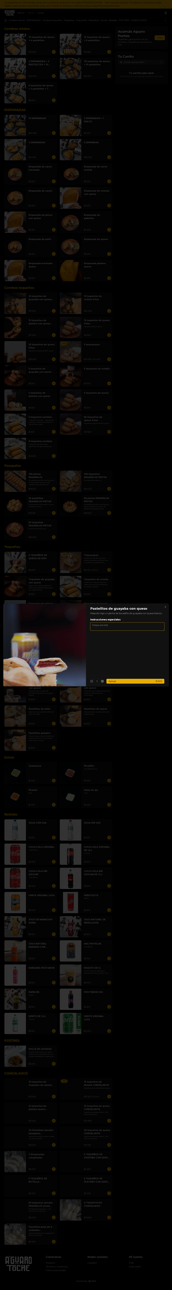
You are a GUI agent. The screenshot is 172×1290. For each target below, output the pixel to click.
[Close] (165, 607)
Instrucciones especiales (105, 619)
